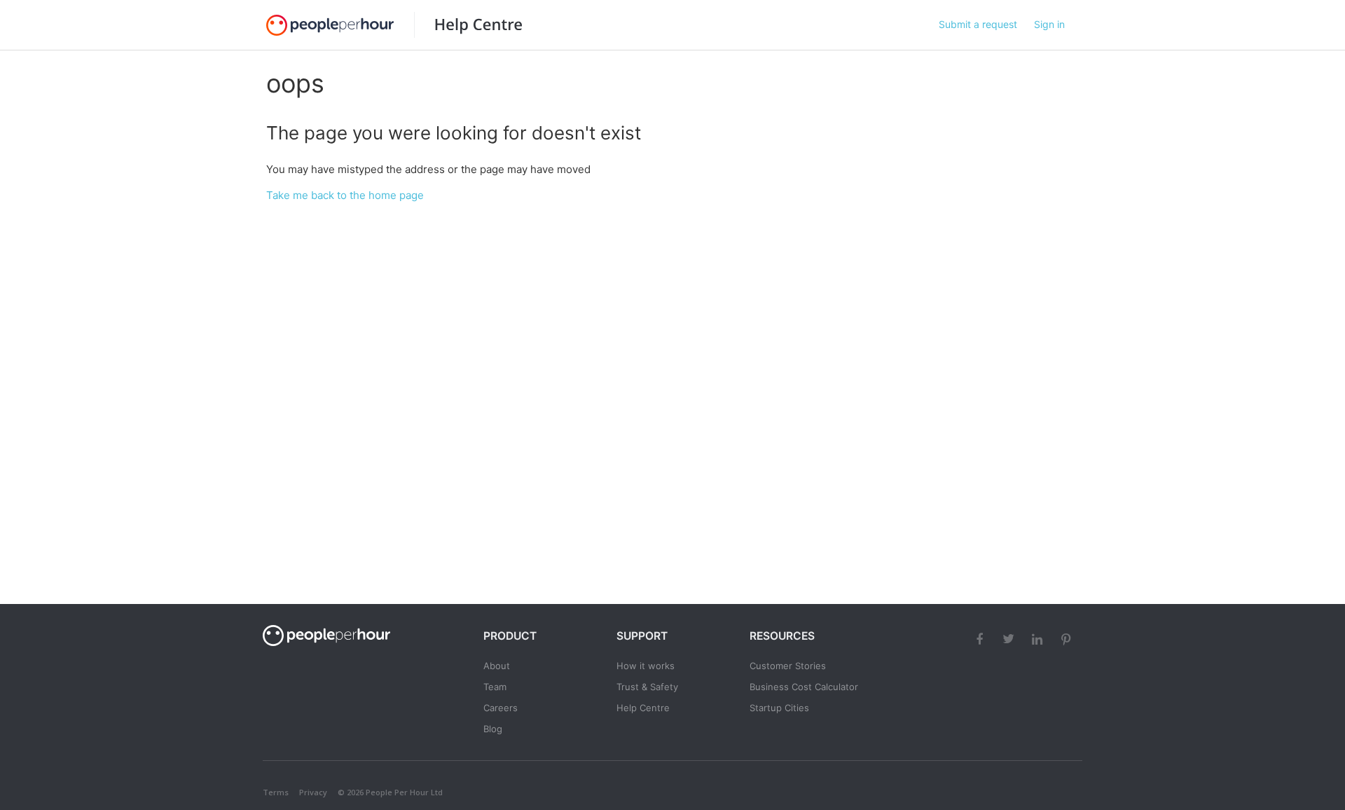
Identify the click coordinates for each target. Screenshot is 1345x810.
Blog (492, 728)
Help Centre (643, 707)
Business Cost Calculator (804, 686)
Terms (276, 792)
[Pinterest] (1068, 638)
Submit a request (978, 24)
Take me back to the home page (345, 195)
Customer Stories (788, 665)
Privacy (313, 792)
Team (494, 686)
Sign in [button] (1049, 24)
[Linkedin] (1039, 638)
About (496, 665)
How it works (645, 665)
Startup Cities (779, 707)
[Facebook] (981, 638)
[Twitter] (1010, 638)
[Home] (468, 25)
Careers (500, 707)
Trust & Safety (647, 686)
